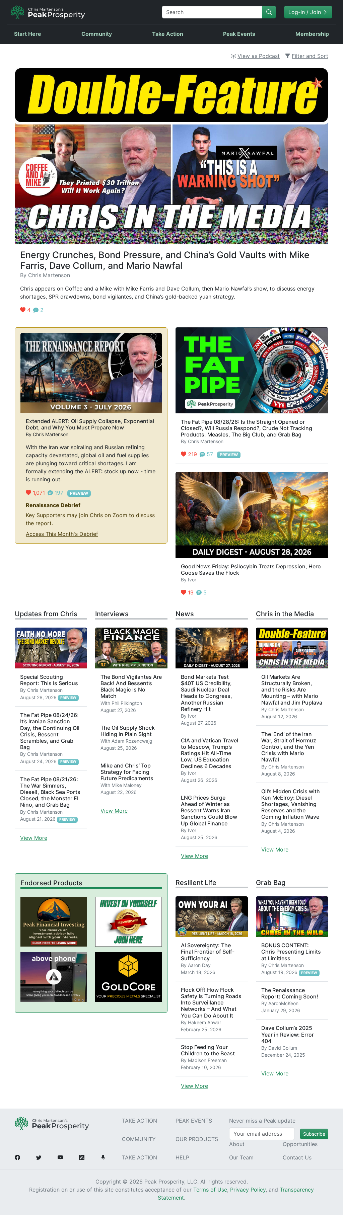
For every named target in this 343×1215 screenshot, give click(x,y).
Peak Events (239, 33)
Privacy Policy (248, 1189)
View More (33, 837)
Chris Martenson (49, 275)
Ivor (192, 579)
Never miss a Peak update (262, 1120)
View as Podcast (258, 56)
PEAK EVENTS (194, 1120)
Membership (312, 33)
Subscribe (314, 1134)
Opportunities (300, 1144)
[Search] (269, 12)
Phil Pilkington (127, 703)
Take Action (167, 33)
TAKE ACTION (139, 1120)
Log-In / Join (305, 12)
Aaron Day (199, 965)
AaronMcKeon (283, 1003)
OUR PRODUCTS (197, 1139)
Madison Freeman (207, 1060)
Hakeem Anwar (204, 1022)
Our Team (241, 1157)
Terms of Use (210, 1189)
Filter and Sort (310, 56)
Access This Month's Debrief (62, 534)
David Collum (282, 1048)
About (237, 1144)
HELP (182, 1157)
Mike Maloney (127, 785)
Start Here (27, 33)
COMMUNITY (139, 1139)
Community (96, 33)
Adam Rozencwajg (132, 741)
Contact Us (297, 1157)
